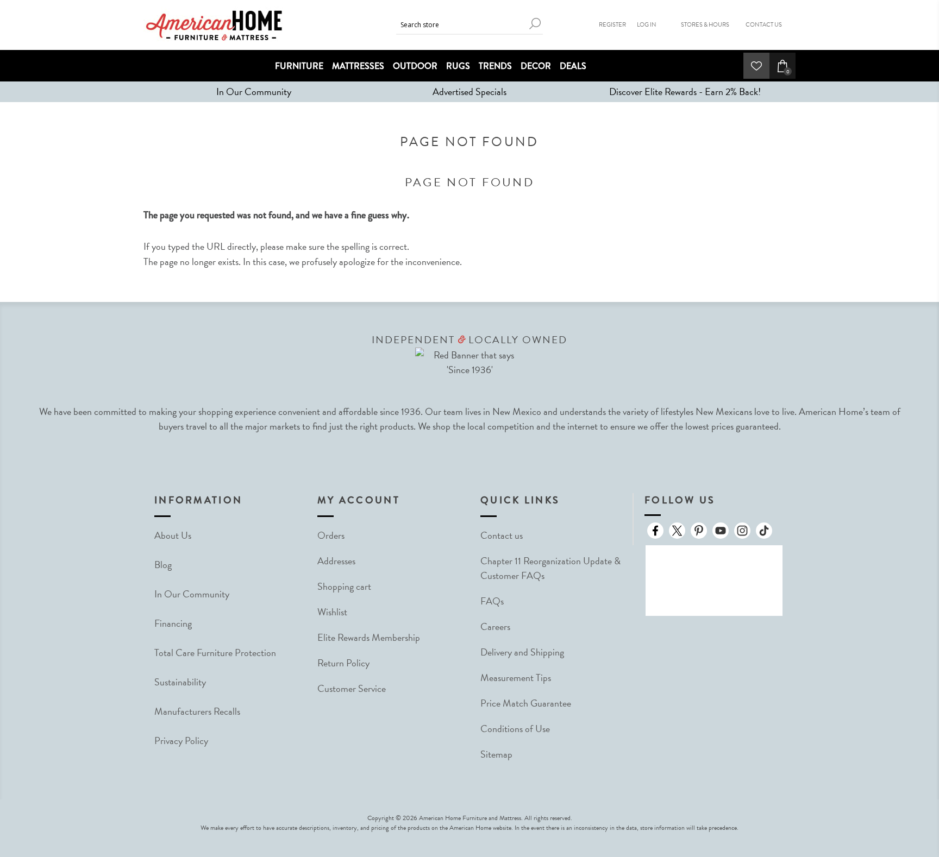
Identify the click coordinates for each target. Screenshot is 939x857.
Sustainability (180, 682)
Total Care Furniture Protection (215, 652)
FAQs (492, 601)
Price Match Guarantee (525, 703)
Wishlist (332, 611)
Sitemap (496, 754)
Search (535, 23)
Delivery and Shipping (522, 652)
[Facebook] (655, 530)
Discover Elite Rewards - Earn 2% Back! (685, 91)
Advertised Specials (469, 91)
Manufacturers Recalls (197, 711)
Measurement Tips (515, 677)
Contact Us (764, 24)
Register (612, 24)
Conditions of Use (515, 728)
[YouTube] (720, 530)
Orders (331, 535)
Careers (495, 626)
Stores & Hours (705, 24)
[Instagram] (742, 530)
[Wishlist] (756, 66)
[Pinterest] (699, 530)
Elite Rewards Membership (368, 637)
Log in (646, 24)
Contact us (501, 535)
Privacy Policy (181, 740)
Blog (163, 564)
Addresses (336, 560)
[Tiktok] (764, 530)
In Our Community (253, 91)
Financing (173, 623)
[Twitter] (677, 530)
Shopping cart (344, 586)
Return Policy (343, 663)
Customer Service (351, 688)
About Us (172, 535)
